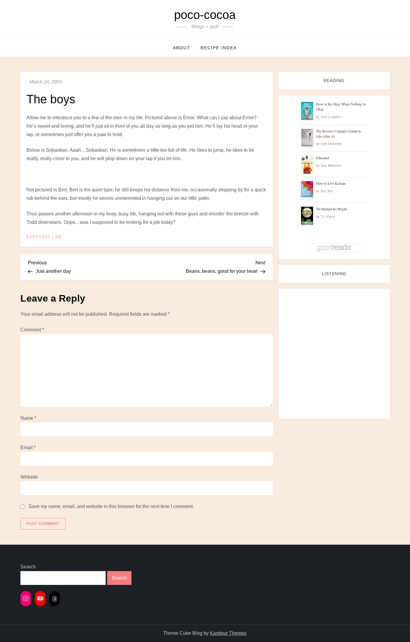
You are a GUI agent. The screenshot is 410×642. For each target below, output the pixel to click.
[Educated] (307, 165)
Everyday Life (44, 237)
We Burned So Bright (331, 209)
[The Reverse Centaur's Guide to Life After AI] (307, 138)
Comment (32, 329)
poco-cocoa (205, 14)
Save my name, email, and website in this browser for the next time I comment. (111, 506)
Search (28, 566)
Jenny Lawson (331, 117)
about (181, 47)
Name (28, 418)
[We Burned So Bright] (307, 216)
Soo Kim (327, 191)
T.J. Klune (328, 217)
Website (29, 476)
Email (28, 447)
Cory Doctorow (331, 144)
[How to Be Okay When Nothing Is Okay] (307, 111)
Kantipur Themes (228, 633)
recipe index (218, 47)
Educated (322, 158)
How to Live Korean (330, 183)
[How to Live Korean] (307, 189)
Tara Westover (331, 166)
